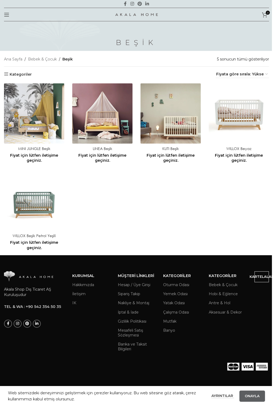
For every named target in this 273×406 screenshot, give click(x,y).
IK (74, 303)
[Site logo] (136, 14)
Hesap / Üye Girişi (134, 284)
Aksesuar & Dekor (225, 312)
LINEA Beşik (102, 148)
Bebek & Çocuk (42, 59)
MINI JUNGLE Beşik (34, 148)
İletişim (79, 293)
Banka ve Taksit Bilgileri (132, 346)
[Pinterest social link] (27, 324)
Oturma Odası (176, 284)
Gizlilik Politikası (132, 321)
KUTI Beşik (170, 148)
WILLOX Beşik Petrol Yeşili (34, 235)
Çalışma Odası (176, 312)
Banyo (169, 330)
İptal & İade (128, 312)
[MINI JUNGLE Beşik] (34, 113)
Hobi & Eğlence (223, 293)
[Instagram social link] (18, 324)
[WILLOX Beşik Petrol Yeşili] (34, 200)
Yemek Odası (175, 293)
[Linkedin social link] (37, 324)
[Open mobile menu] (6, 14)
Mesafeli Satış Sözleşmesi (130, 333)
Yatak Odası (174, 303)
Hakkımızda (83, 284)
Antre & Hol (219, 303)
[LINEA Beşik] (102, 113)
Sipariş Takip (129, 293)
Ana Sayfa (13, 59)
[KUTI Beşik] (170, 113)
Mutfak (169, 321)
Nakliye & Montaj (133, 303)
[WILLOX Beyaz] (239, 113)
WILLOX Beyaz (238, 148)
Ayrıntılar (222, 395)
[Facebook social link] (8, 324)
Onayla (252, 396)
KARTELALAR (261, 276)
